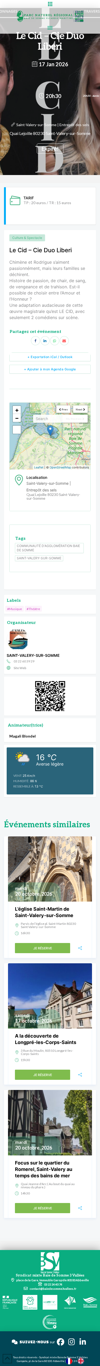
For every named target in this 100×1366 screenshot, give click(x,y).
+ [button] (17, 409)
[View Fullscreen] (17, 430)
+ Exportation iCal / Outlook (50, 357)
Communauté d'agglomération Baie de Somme (48, 548)
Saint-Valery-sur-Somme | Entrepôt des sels (52, 124)
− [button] (17, 417)
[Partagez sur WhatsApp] (54, 340)
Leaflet (38, 467)
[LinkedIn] (45, 340)
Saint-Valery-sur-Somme (39, 558)
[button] (50, 4)
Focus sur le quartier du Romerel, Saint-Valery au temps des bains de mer (43, 1169)
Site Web (20, 668)
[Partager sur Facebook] (35, 340)
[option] (82, 1361)
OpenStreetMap (60, 467)
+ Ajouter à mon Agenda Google (50, 369)
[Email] (64, 340)
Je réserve (42, 948)
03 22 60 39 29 (24, 661)
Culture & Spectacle (27, 238)
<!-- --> (49, 436)
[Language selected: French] (77, 1361)
